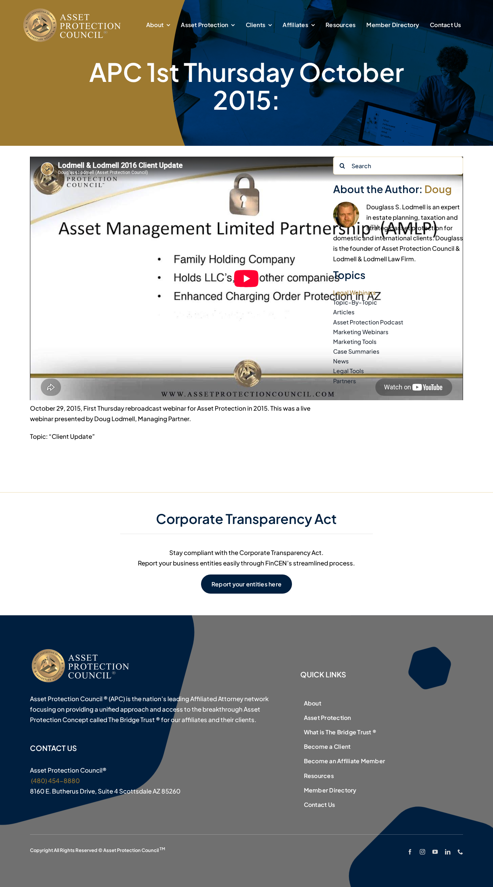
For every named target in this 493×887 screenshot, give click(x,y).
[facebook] (410, 852)
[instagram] (422, 852)
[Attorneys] (73, 10)
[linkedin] (447, 852)
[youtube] (435, 852)
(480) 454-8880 (55, 781)
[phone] (460, 852)
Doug (438, 188)
